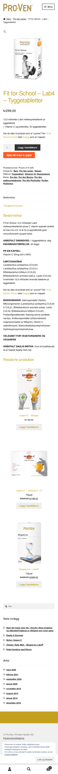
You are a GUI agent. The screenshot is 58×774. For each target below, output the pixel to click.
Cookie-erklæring (11, 754)
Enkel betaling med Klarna (19, 649)
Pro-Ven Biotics (26, 177)
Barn (16, 170)
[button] (4, 31)
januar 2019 (11, 698)
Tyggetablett (18, 174)
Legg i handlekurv (27, 147)
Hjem (8, 18)
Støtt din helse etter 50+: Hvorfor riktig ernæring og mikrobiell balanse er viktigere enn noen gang (29, 629)
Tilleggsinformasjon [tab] (13, 205)
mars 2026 (11, 669)
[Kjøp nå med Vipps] (19, 154)
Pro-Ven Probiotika (31, 180)
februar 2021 (12, 674)
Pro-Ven (13, 177)
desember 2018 (13, 702)
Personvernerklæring (13, 738)
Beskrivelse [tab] (9, 197)
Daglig (26, 137)
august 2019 (12, 693)
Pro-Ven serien (19, 18)
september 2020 (14, 679)
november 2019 (13, 688)
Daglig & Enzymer (14, 635)
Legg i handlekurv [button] (29, 427)
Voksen (37, 170)
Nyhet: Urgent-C (14, 640)
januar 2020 (11, 683)
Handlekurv (45, 767)
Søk (29, 769)
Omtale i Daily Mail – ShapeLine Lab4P (24, 644)
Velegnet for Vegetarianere (37, 174)
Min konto (9, 769)
